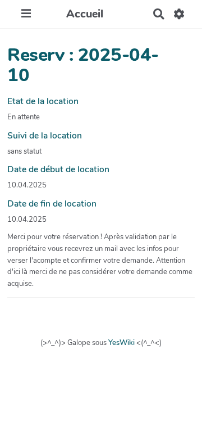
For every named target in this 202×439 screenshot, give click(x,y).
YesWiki (121, 343)
